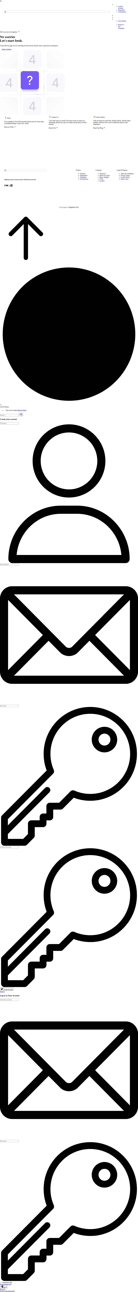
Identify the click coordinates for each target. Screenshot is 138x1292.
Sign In (2, 992)
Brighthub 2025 (74, 207)
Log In (5, 1287)
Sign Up (2, 1289)
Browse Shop (22, 410)
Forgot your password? (7, 1291)
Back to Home (6, 49)
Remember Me (7, 1282)
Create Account (8, 989)
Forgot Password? (6, 1284)
